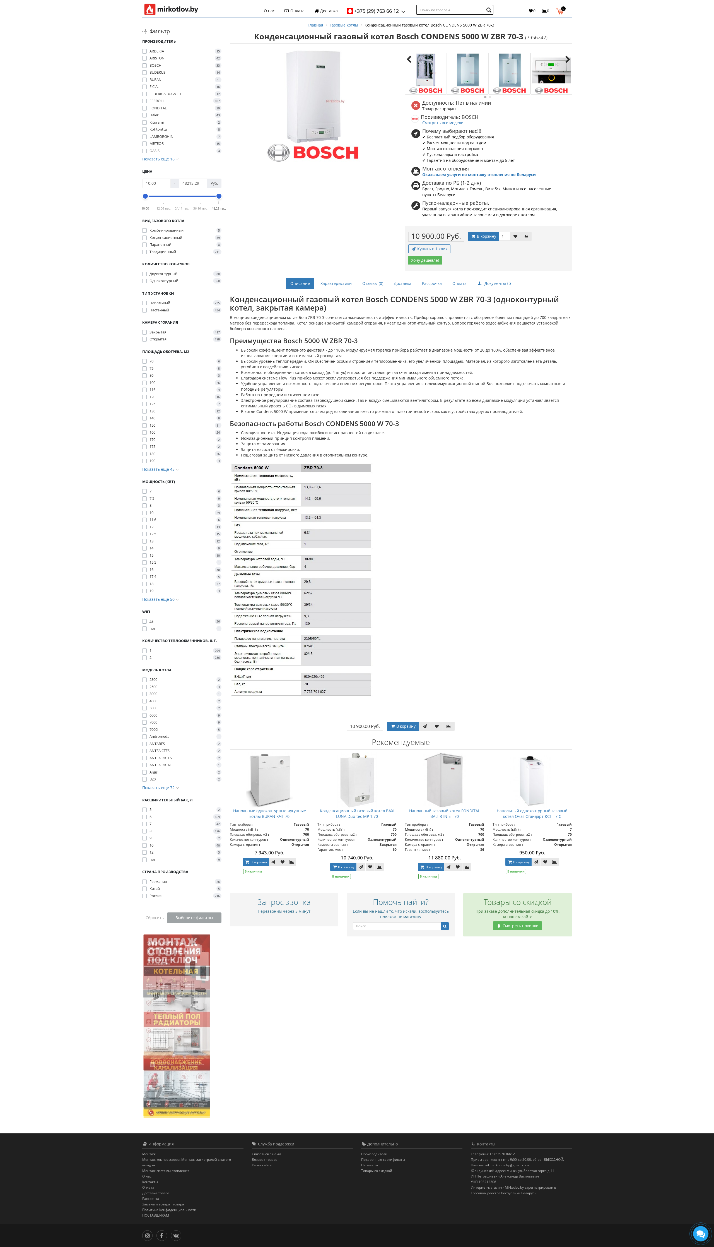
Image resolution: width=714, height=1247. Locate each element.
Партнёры (369, 1165)
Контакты (150, 1181)
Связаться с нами (266, 1154)
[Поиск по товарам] (489, 10)
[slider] (145, 196)
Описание (300, 283)
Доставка (328, 10)
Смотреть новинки (520, 925)
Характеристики (336, 283)
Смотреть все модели (443, 122)
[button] (561, 10)
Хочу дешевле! (425, 260)
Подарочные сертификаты (383, 1159)
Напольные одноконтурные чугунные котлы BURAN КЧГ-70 (269, 813)
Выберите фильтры (194, 917)
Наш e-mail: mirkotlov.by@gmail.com (500, 1165)
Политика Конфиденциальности (169, 1209)
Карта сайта (262, 1165)
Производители (374, 1154)
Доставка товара (156, 1193)
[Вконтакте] (177, 1235)
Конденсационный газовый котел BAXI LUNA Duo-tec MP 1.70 (357, 813)
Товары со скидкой (376, 1170)
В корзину (486, 236)
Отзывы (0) (372, 283)
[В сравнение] (526, 236)
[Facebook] (163, 1235)
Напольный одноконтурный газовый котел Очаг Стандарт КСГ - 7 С (532, 813)
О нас (269, 10)
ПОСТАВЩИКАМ (155, 1215)
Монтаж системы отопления (165, 1170)
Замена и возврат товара (163, 1204)
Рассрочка (432, 283)
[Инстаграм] (148, 1235)
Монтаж (149, 1154)
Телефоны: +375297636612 (493, 1154)
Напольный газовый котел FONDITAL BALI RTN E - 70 (444, 813)
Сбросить (155, 917)
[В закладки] (515, 236)
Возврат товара (265, 1159)
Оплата (297, 10)
